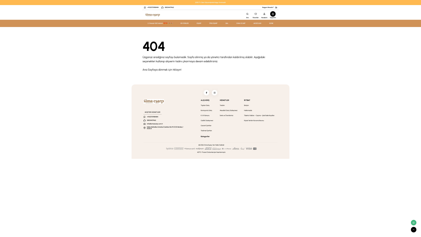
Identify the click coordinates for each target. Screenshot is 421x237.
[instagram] (214, 92)
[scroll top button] (413, 229)
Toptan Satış (205, 105)
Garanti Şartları (206, 126)
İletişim (246, 105)
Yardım (222, 105)
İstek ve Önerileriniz (226, 115)
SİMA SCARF (240, 23)
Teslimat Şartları (206, 131)
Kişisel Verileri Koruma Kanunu (254, 120)
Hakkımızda (248, 110)
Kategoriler (205, 136)
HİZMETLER (224, 100)
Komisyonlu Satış (206, 110)
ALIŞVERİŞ (205, 100)
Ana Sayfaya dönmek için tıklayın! (162, 69)
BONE (271, 23)
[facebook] (206, 92)
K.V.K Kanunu (205, 115)
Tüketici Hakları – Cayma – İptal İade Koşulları (259, 115)
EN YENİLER (185, 23)
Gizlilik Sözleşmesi (207, 120)
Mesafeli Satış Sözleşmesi (228, 110)
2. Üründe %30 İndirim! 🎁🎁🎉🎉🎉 (160, 23)
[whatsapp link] (413, 222)
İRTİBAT (247, 100)
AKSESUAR (257, 23)
